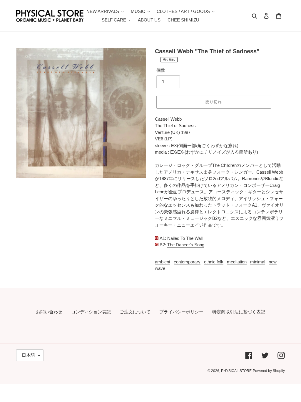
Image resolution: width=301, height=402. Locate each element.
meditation (237, 261)
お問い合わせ (49, 311)
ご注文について (135, 311)
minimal (257, 261)
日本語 (28, 355)
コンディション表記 (91, 311)
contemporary (187, 261)
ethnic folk (213, 261)
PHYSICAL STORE (236, 371)
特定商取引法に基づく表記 (238, 311)
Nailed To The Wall (185, 238)
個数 (160, 70)
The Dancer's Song (185, 244)
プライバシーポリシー (181, 311)
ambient (162, 261)
